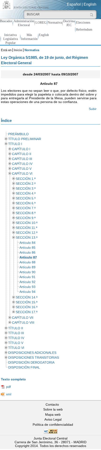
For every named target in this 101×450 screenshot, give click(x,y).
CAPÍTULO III (22, 159)
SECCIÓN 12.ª (26, 232)
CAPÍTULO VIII (23, 322)
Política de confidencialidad (53, 424)
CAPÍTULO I (21, 149)
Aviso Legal (53, 419)
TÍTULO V (15, 343)
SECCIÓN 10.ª (26, 223)
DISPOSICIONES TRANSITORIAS (33, 357)
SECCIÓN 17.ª (26, 312)
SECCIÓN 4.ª (25, 193)
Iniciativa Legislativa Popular (10, 39)
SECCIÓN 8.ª (25, 213)
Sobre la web (53, 409)
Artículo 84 (27, 242)
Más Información (29, 37)
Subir (93, 109)
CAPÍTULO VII (22, 317)
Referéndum (84, 29)
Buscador (6, 21)
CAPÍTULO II (21, 154)
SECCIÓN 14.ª (26, 297)
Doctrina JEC (69, 23)
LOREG (41, 22)
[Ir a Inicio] (25, 5)
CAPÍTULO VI (22, 173)
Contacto (52, 404)
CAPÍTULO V (21, 168)
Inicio (18, 50)
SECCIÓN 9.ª (25, 218)
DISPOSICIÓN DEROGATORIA (31, 362)
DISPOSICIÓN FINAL (24, 367)
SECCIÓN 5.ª (25, 198)
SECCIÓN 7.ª (25, 208)
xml (8, 394)
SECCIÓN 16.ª (26, 307)
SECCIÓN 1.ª (25, 179)
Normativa (55, 22)
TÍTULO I (15, 144)
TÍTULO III (16, 333)
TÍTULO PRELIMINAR (24, 139)
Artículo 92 (27, 282)
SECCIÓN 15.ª (26, 302)
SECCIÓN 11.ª (26, 228)
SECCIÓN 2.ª (25, 183)
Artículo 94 (27, 292)
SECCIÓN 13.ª (26, 237)
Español (74, 4)
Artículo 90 (27, 272)
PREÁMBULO (18, 134)
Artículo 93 (27, 287)
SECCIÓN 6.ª (25, 203)
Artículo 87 (28, 257)
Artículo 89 (27, 267)
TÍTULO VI (16, 348)
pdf (8, 387)
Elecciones (83, 22)
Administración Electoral (24, 23)
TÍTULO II (15, 328)
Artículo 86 (27, 252)
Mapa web (53, 414)
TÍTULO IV (16, 338)
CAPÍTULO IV (22, 164)
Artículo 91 (27, 277)
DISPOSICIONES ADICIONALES (32, 352)
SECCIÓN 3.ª (25, 188)
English (90, 4)
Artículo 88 (27, 262)
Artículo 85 (27, 247)
